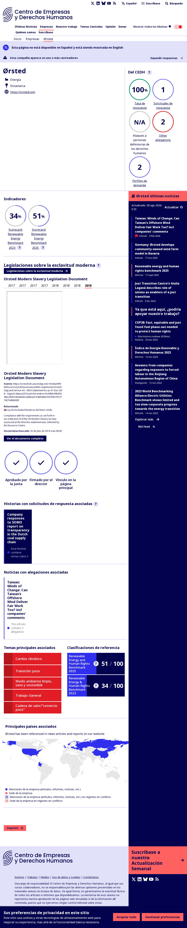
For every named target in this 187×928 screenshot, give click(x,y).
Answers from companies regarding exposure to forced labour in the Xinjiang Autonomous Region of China (157, 371)
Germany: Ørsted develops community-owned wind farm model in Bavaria (156, 249)
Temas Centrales (91, 26)
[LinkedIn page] (98, 3)
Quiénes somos (26, 32)
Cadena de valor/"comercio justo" (36, 707)
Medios (45, 877)
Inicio (17, 39)
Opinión (111, 26)
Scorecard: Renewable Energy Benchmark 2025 (39, 239)
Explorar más (144, 419)
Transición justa (28, 671)
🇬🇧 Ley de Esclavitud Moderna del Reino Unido (28, 409)
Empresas (46, 26)
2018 (55, 286)
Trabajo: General (28, 695)
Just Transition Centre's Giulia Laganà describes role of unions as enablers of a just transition (157, 290)
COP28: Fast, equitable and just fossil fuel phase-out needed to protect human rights (158, 326)
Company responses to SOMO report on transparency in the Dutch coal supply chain (18, 528)
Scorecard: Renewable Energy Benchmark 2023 (15, 239)
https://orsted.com (22, 92)
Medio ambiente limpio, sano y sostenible (34, 683)
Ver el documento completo (25, 438)
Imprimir (12, 828)
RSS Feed (144, 426)
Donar (122, 26)
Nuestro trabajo (66, 26)
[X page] (92, 3)
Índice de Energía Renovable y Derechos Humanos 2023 (157, 350)
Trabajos (32, 877)
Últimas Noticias (26, 26)
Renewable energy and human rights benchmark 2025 (157, 268)
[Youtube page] (109, 3)
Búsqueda (176, 3)
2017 (11, 286)
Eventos (19, 877)
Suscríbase (152, 3)
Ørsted (48, 39)
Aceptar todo (126, 917)
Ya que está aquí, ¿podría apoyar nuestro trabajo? (158, 311)
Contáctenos (91, 877)
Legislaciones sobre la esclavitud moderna (35, 271)
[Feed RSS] (114, 3)
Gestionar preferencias (162, 917)
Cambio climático (29, 658)
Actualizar (172, 207)
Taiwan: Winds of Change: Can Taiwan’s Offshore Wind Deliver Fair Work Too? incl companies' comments (17, 600)
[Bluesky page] (103, 3)
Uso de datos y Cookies (66, 877)
